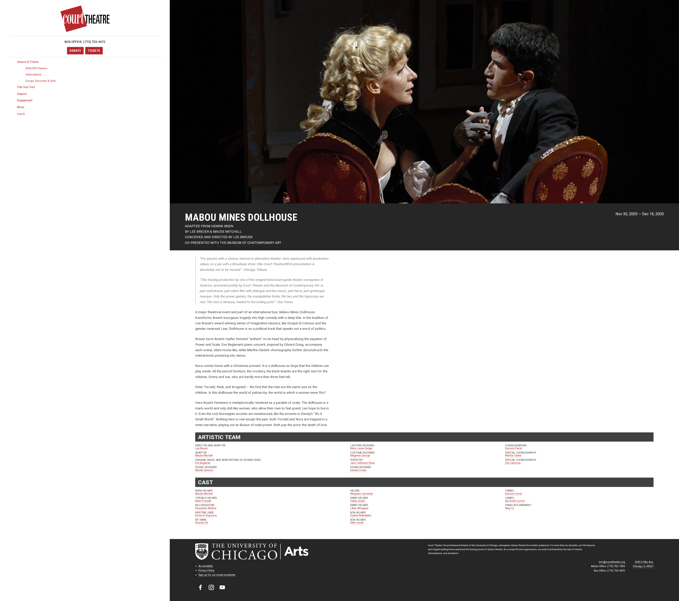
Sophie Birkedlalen (360, 515)
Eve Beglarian (203, 463)
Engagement (24, 100)
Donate (75, 50)
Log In (21, 113)
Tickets (94, 50)
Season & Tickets (28, 62)
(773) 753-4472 (94, 42)
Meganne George (360, 455)
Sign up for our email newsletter (217, 574)
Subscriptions (33, 74)
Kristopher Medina (205, 508)
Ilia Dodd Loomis (515, 500)
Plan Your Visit (26, 87)
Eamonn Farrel (513, 448)
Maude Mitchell (204, 455)
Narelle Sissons (204, 470)
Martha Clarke (513, 455)
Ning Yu (509, 508)
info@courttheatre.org (612, 562)
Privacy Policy (206, 570)
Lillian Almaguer (359, 508)
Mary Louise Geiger (361, 448)
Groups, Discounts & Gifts (40, 80)
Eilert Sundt (356, 522)
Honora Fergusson (206, 515)
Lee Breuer (201, 448)
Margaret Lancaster (361, 493)
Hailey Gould (357, 500)
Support (22, 94)
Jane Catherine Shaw (362, 463)
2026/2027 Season (36, 68)
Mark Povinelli (203, 500)
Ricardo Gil (201, 522)
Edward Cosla (358, 470)
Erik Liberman (513, 463)
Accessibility (205, 566)
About (20, 107)
